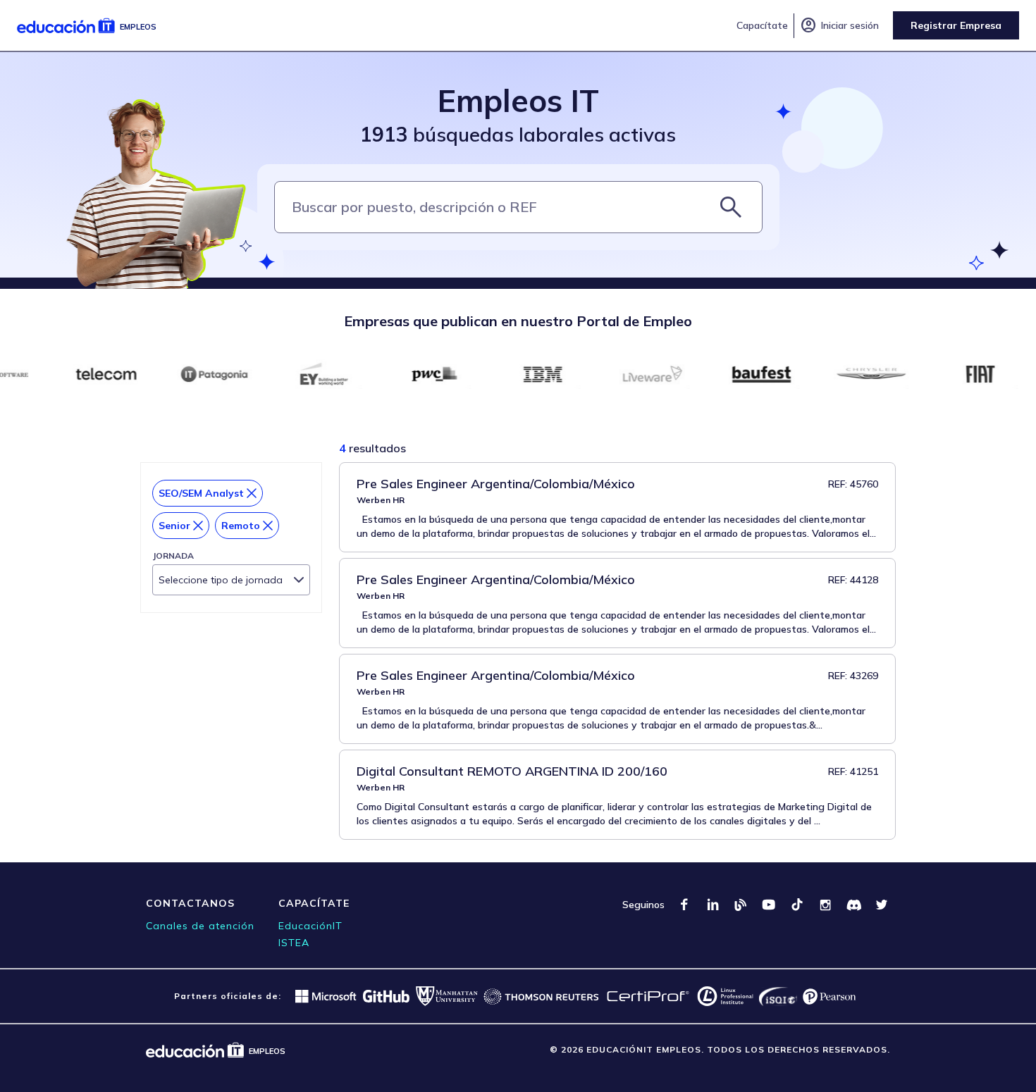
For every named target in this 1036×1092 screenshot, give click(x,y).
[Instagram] (825, 904)
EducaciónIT (310, 925)
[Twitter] (881, 904)
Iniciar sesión (839, 25)
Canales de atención (200, 925)
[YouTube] (768, 904)
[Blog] (740, 904)
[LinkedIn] (712, 904)
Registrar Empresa (956, 25)
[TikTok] (797, 904)
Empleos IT (518, 100)
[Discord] (853, 904)
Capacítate (762, 25)
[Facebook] (684, 904)
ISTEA (293, 942)
